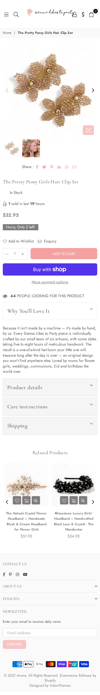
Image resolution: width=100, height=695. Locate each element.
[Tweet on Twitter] (44, 167)
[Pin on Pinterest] (52, 167)
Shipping (17, 425)
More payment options (50, 282)
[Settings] (83, 14)
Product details (24, 387)
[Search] (16, 14)
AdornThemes (60, 685)
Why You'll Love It (28, 311)
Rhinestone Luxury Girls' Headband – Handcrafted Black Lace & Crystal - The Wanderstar (59, 521)
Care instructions (27, 406)
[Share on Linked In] (59, 167)
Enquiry (49, 241)
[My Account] (74, 14)
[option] (50, 90)
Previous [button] (7, 90)
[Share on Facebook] (37, 167)
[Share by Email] (74, 167)
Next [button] (93, 90)
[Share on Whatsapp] (67, 167)
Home (7, 33)
